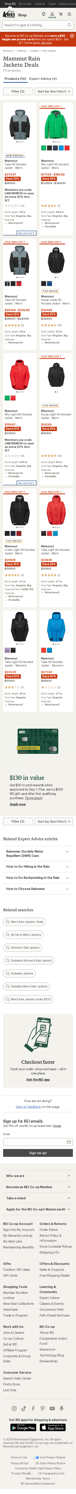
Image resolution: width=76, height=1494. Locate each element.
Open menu (69, 14)
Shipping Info (49, 1252)
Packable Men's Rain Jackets (29, 986)
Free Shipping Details (55, 1275)
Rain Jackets (49, 50)
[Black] (49, 147)
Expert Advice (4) (43, 78)
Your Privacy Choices (52, 1457)
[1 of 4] (17, 142)
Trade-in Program (15, 1315)
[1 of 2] (55, 277)
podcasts (61, 1408)
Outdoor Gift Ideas (16, 1269)
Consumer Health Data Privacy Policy (38, 1468)
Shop (22, 15)
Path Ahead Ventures (55, 1315)
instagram (14, 1408)
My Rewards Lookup (17, 1235)
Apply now (18, 804)
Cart (61, 14)
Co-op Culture (13, 1338)
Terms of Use (18, 1457)
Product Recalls (21, 1473)
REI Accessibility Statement (38, 1483)
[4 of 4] (23, 142)
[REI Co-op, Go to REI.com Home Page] (8, 14)
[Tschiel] (49, 283)
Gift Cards (10, 1275)
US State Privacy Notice (50, 1463)
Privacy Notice (20, 1463)
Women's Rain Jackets (25, 947)
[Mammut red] (67, 147)
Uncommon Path (52, 1309)
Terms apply (33, 798)
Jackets (34, 50)
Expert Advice (49, 1297)
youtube (52, 1408)
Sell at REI (10, 1344)
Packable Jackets (22, 973)
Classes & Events (52, 1303)
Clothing (21, 50)
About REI (47, 1332)
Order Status (49, 1229)
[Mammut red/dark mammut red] (43, 650)
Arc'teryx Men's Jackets (26, 934)
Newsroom (47, 1349)
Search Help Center (17, 1378)
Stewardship (48, 1361)
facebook (33, 1408)
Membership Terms (38, 1478)
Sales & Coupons (52, 1269)
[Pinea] (43, 147)
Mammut (8, 50)
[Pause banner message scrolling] (71, 35)
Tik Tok (24, 1408)
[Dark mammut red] (18, 283)
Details (57, 1125)
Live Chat (9, 1390)
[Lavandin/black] (7, 650)
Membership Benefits (18, 1247)
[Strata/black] (7, 283)
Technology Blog (52, 1355)
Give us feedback (28, 1107)
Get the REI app (38, 1079)
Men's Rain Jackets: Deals (27, 921)
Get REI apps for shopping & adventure (38, 1420)
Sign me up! (38, 1153)
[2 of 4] (19, 142)
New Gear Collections (18, 1303)
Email (6, 1134)
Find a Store (11, 1384)
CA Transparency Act (51, 1473)
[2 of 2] (57, 277)
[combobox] (38, 24)
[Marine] (55, 147)
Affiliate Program (15, 1350)
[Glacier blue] (61, 147)
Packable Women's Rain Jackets (31, 960)
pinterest (43, 1408)
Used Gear (10, 1309)
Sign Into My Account (18, 1229)
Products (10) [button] (15, 78)
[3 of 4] (21, 142)
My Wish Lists (12, 1241)
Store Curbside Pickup (56, 1246)
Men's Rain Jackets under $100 (31, 999)
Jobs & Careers (13, 1332)
